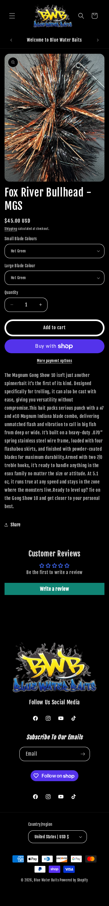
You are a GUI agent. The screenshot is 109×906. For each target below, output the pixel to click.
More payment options (54, 360)
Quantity (11, 292)
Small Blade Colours (21, 238)
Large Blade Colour (20, 265)
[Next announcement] (97, 40)
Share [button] (16, 524)
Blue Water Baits (46, 880)
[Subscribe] (83, 754)
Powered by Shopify (74, 880)
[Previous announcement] (11, 40)
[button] (12, 15)
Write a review (54, 589)
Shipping (11, 229)
